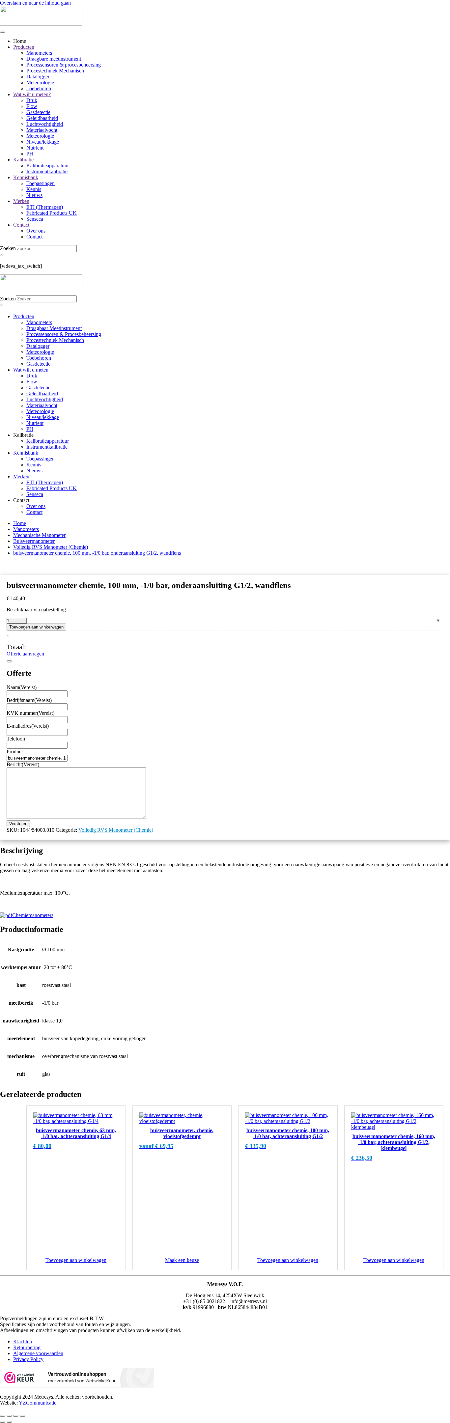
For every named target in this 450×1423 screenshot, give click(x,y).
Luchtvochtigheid (44, 124)
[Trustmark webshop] (77, 1385)
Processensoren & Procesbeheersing (63, 334)
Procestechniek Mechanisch (55, 70)
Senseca (34, 219)
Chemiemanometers (32, 915)
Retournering (27, 1347)
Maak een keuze (182, 1260)
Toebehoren (38, 88)
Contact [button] (21, 500)
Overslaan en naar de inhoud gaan (35, 3)
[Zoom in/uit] (2, 1416)
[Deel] (15, 1416)
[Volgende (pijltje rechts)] (9, 1422)
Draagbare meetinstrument (53, 59)
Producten (23, 47)
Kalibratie (23, 159)
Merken (21, 201)
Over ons (35, 231)
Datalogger (37, 76)
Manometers (39, 53)
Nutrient (34, 148)
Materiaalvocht (41, 130)
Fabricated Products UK (51, 213)
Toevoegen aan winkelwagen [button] (75, 1260)
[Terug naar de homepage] (41, 24)
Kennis (33, 189)
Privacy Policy (28, 1359)
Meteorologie (40, 82)
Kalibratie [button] (23, 435)
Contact (21, 225)
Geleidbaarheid (42, 118)
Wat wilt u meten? (32, 94)
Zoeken (8, 248)
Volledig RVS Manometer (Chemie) (115, 830)
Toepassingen (40, 183)
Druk (31, 100)
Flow (31, 106)
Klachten (22, 1341)
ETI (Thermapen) (44, 207)
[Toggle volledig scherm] (9, 1416)
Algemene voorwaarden (38, 1353)
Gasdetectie (38, 112)
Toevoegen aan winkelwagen (36, 627)
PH (29, 153)
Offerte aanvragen (25, 653)
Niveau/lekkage (42, 142)
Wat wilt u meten (30, 370)
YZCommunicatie (37, 1403)
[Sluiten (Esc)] (22, 1416)
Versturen (18, 823)
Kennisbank (25, 177)
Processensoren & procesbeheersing (63, 65)
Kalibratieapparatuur (47, 165)
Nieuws (34, 195)
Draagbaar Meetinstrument (54, 328)
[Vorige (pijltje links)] (2, 1422)
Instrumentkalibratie (47, 171)
